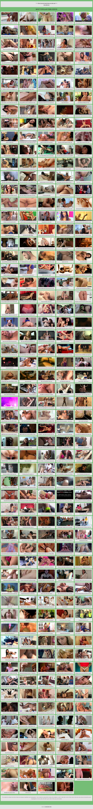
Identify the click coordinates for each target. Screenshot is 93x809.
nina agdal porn (46, 5)
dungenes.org (48, 806)
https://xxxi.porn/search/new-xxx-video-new (46, 3)
